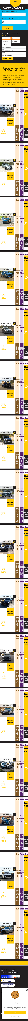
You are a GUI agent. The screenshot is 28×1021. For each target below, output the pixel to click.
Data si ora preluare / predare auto (10, 19)
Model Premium (7, 47)
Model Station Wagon (9, 50)
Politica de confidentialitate (7, 971)
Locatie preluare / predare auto (9, 11)
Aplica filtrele (7, 59)
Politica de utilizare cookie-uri (8, 969)
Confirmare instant (8, 55)
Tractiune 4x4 (7, 53)
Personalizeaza (15, 1016)
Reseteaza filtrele (5, 35)
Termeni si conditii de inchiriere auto (10, 972)
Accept (15, 1013)
